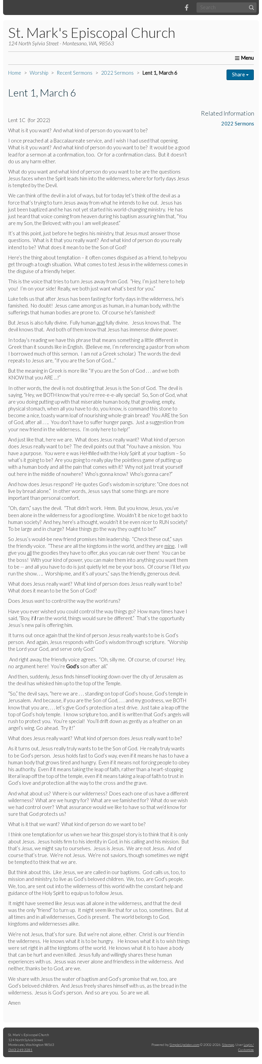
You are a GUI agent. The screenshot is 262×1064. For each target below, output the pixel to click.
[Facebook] (186, 7)
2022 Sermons (117, 73)
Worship (39, 73)
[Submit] (252, 7)
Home (14, 73)
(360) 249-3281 (20, 1050)
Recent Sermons (74, 73)
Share (239, 74)
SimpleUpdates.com (184, 1045)
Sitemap (228, 1045)
